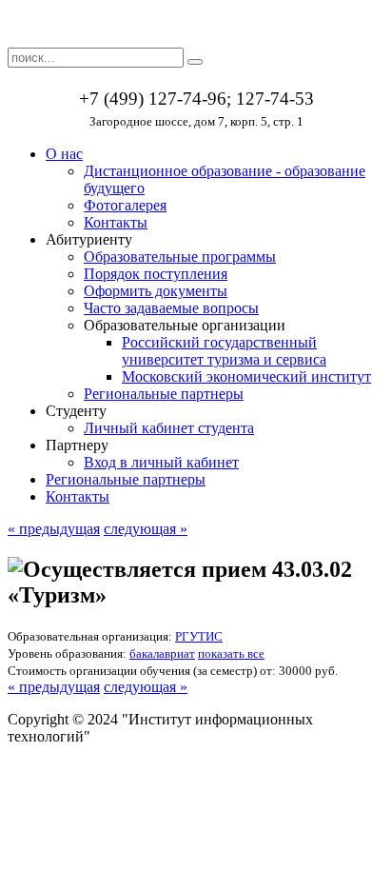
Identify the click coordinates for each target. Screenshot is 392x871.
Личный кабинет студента (169, 428)
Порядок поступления (155, 274)
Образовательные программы (180, 256)
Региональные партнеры (164, 394)
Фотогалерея (125, 205)
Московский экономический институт (246, 376)
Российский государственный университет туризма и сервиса (224, 350)
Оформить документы (155, 291)
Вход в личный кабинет (161, 462)
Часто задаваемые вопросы (171, 308)
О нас (64, 154)
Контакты (115, 222)
